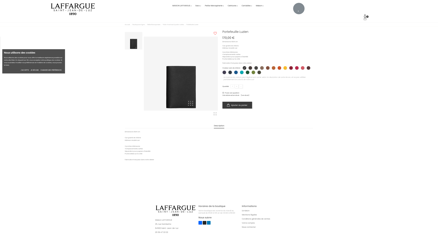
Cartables (247, 5)
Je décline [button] (35, 70)
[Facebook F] (200, 223)
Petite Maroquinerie (214, 5)
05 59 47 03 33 (161, 232)
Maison (260, 5)
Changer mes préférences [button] (51, 70)
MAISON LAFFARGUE (182, 5)
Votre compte (248, 223)
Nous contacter (249, 227)
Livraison (245, 210)
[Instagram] (204, 223)
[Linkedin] (209, 223)
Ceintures (233, 5)
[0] (365, 19)
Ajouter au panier (239, 105)
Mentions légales (249, 214)
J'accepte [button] (25, 70)
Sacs (198, 5)
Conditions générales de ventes (256, 219)
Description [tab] (219, 126)
